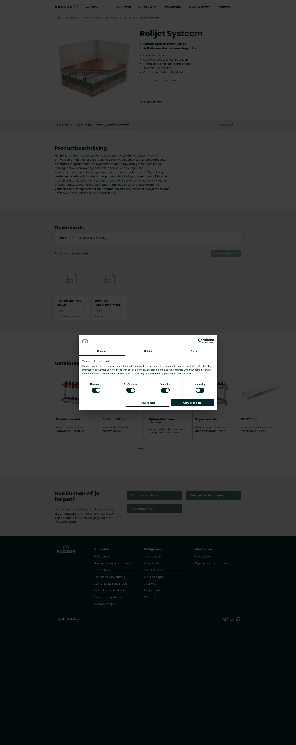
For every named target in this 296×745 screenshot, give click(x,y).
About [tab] (194, 351)
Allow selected (147, 402)
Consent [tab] (101, 351)
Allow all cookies (192, 402)
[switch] (130, 390)
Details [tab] (148, 351)
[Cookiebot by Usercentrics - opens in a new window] (200, 340)
